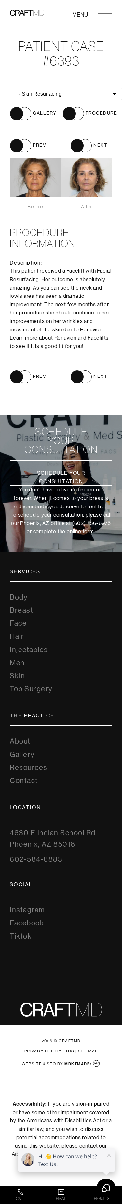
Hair (17, 636)
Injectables (29, 650)
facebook (27, 923)
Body (19, 597)
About (20, 741)
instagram (27, 910)
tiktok (21, 936)
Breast (21, 610)
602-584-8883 (36, 859)
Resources (28, 767)
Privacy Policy (43, 1051)
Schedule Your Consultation (61, 477)
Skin (17, 676)
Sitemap (88, 1051)
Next (100, 145)
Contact (24, 781)
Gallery (22, 754)
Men (17, 663)
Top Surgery (31, 689)
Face (18, 623)
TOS (70, 1051)
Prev (39, 145)
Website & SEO (39, 1064)
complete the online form (63, 531)
